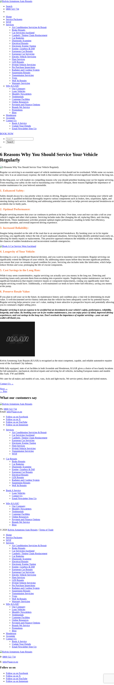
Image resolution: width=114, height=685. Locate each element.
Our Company (18, 88)
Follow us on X (13, 419)
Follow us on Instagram (17, 424)
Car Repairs (11, 459)
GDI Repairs (18, 62)
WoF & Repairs (19, 80)
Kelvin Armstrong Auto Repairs (23, 530)
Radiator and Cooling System (25, 70)
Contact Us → (7, 383)
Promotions (17, 110)
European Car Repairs (22, 51)
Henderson (11, 115)
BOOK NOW (6, 133)
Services (10, 24)
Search (9, 6)
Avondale (10, 118)
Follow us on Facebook (17, 416)
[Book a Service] (18, 246)
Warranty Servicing (21, 83)
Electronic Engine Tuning (24, 46)
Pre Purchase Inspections (23, 67)
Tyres (14, 78)
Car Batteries (18, 38)
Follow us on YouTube (16, 422)
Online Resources (20, 102)
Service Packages (14, 19)
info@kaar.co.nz (14, 411)
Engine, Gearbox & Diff (23, 48)
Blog (14, 112)
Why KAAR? (12, 86)
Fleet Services (18, 59)
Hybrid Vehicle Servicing (24, 64)
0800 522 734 (12, 9)
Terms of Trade (46, 530)
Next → (4, 388)
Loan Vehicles (18, 91)
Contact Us (11, 120)
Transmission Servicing (23, 75)
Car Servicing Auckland (23, 32)
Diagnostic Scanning (21, 40)
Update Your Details (21, 126)
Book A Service (19, 123)
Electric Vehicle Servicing (24, 56)
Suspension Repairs (21, 72)
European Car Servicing (23, 54)
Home (9, 16)
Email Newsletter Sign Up (24, 128)
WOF (8, 22)
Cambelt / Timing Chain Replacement (29, 35)
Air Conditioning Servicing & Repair (29, 27)
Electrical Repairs (20, 43)
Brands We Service (21, 107)
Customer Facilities (21, 99)
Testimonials (18, 96)
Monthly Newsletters (21, 94)
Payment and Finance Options (26, 104)
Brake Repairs (18, 30)
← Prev (3, 391)
